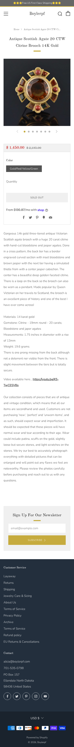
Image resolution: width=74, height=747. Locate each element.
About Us (10, 602)
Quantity (11, 181)
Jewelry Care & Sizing (18, 596)
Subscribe (35, 540)
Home (16, 29)
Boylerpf (37, 14)
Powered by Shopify (37, 737)
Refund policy (13, 635)
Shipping (9, 589)
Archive (8, 622)
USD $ (35, 718)
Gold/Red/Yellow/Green (24, 169)
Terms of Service (14, 609)
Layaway (10, 576)
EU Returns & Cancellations (21, 642)
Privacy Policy (13, 615)
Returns (9, 583)
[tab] (24, 132)
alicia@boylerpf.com (17, 661)
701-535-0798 (14, 668)
